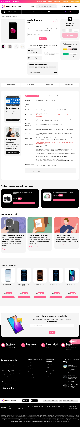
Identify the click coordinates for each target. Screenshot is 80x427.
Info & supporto (27, 11)
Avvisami (43, 38)
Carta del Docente (75, 1)
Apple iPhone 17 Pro (39, 284)
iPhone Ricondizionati (7, 16)
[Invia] (55, 6)
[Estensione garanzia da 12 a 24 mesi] (47, 196)
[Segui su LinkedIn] (11, 388)
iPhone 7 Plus (16, 16)
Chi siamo (36, 11)
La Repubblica (18, 379)
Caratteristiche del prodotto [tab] (32, 95)
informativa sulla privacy (52, 328)
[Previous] (3, 30)
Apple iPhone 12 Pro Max (23, 285)
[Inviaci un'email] (7, 388)
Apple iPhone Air (7, 284)
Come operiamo (65, 1)
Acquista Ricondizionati (12, 11)
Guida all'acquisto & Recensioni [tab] (62, 95)
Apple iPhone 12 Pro (55, 284)
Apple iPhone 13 (71, 284)
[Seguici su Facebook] (2, 388)
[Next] (23, 30)
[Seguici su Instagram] (4, 388)
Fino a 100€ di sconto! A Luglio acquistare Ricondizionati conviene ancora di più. (73, 369)
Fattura (44, 1)
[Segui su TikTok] (5, 388)
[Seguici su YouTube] (13, 388)
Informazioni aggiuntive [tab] (47, 95)
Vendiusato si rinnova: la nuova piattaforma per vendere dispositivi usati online (73, 378)
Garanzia (50, 1)
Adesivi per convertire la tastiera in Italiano (22, 193)
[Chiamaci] (9, 388)
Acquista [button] (64, 199)
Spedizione (39, 1)
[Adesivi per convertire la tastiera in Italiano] (7, 198)
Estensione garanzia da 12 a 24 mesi (63, 192)
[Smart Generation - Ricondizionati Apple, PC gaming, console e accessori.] (11, 6)
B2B (49, 11)
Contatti (43, 11)
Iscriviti (52, 332)
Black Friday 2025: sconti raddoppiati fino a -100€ (73, 386)
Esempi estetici (57, 1)
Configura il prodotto (8, 297)
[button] (31, 6)
